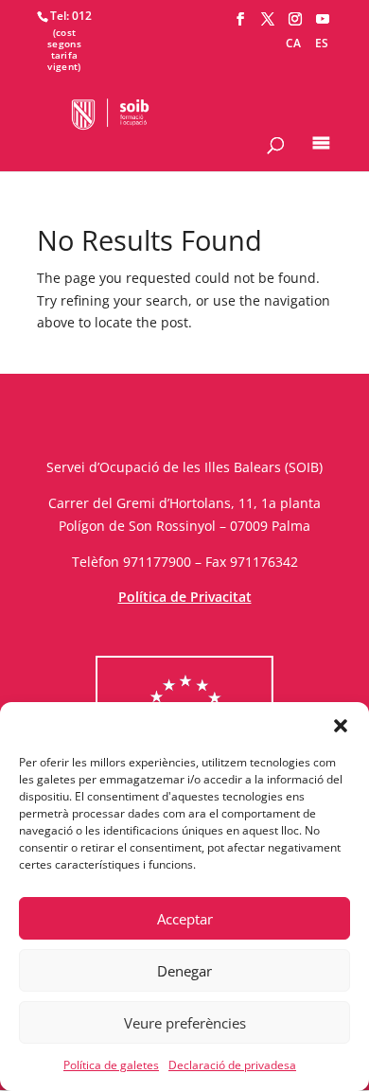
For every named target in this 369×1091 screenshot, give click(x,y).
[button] (340, 725)
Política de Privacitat (185, 597)
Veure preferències (185, 1022)
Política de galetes (111, 1065)
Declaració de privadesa (232, 1065)
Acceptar (185, 918)
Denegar (184, 970)
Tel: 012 (71, 16)
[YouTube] (322, 19)
